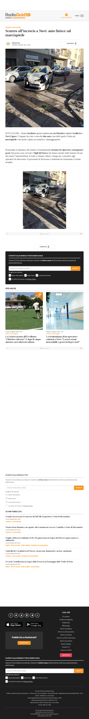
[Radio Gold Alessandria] (17, 15)
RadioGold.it (50, 710)
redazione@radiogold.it (52, 714)
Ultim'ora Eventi (66, 641)
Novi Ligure (16, 27)
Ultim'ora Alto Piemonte (66, 638)
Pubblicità (66, 622)
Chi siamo (66, 616)
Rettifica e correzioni (47, 696)
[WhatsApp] (37, 615)
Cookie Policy (49, 691)
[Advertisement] (44, 368)
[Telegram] (32, 615)
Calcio (7, 334)
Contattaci (66, 655)
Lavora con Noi (65, 650)
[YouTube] (21, 615)
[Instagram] (27, 615)
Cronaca (8, 27)
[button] (81, 234)
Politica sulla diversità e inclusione (17, 693)
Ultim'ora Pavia (66, 635)
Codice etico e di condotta (38, 693)
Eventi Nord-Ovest (44, 275)
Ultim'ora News (66, 629)
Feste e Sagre (15, 545)
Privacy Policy (31, 279)
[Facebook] (11, 615)
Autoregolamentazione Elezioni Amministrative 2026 (44, 698)
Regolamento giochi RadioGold (69, 693)
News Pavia (31, 275)
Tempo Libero (25, 545)
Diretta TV (66, 647)
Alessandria (16, 522)
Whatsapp (66, 626)
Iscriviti (75, 268)
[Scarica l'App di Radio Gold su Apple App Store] (14, 624)
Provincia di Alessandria (39, 545)
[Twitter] (16, 615)
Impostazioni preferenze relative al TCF (44, 700)
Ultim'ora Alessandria (66, 632)
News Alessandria (17, 275)
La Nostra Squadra (66, 619)
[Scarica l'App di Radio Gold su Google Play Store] (34, 624)
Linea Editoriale (53, 693)
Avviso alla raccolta (44, 705)
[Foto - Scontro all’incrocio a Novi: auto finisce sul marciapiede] (44, 88)
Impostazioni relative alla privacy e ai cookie (44, 702)
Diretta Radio (66, 644)
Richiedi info (24, 643)
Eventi (7, 545)
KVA (50, 716)
